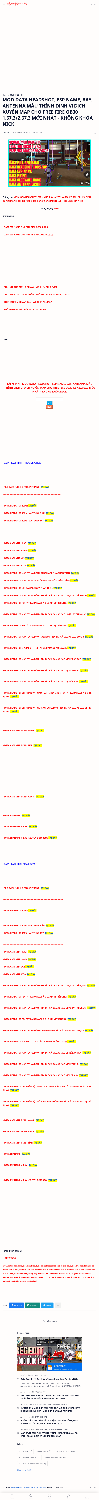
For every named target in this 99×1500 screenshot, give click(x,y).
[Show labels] (24, 1470)
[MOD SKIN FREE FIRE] (38, 1375)
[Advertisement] (49, 28)
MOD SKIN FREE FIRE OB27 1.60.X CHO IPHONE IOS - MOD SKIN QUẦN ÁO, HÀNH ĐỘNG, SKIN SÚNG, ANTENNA (50, 1397)
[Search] (95, 4)
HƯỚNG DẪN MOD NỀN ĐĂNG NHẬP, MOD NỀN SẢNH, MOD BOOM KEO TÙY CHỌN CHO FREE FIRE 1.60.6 (49, 1422)
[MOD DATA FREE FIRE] (39, 1417)
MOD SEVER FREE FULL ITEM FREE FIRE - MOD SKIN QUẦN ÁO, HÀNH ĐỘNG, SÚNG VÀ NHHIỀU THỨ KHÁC (49, 1434)
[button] (91, 4)
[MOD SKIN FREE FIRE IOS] (57, 1404)
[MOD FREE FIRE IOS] (38, 1392)
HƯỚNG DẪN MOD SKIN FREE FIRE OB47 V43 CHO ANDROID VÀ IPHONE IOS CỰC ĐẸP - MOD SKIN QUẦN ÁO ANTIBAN (50, 1409)
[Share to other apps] (58, 1305)
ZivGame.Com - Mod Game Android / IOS (28, 1487)
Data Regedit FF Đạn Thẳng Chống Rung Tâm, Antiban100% (49, 1379)
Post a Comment (50, 1321)
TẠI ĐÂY (45, 487)
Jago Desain (80, 1487)
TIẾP (49, 406)
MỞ (49, 403)
